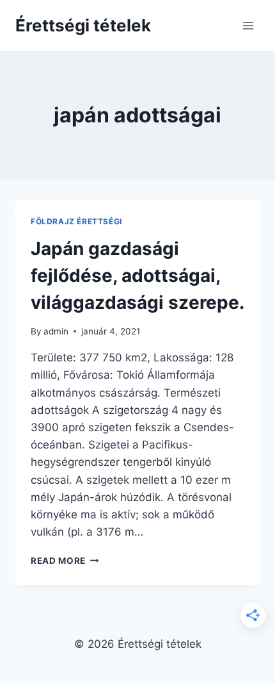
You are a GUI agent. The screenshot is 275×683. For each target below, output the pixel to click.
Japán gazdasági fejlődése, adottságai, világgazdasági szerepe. (137, 275)
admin (55, 331)
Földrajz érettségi (76, 221)
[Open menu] (248, 25)
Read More (65, 560)
